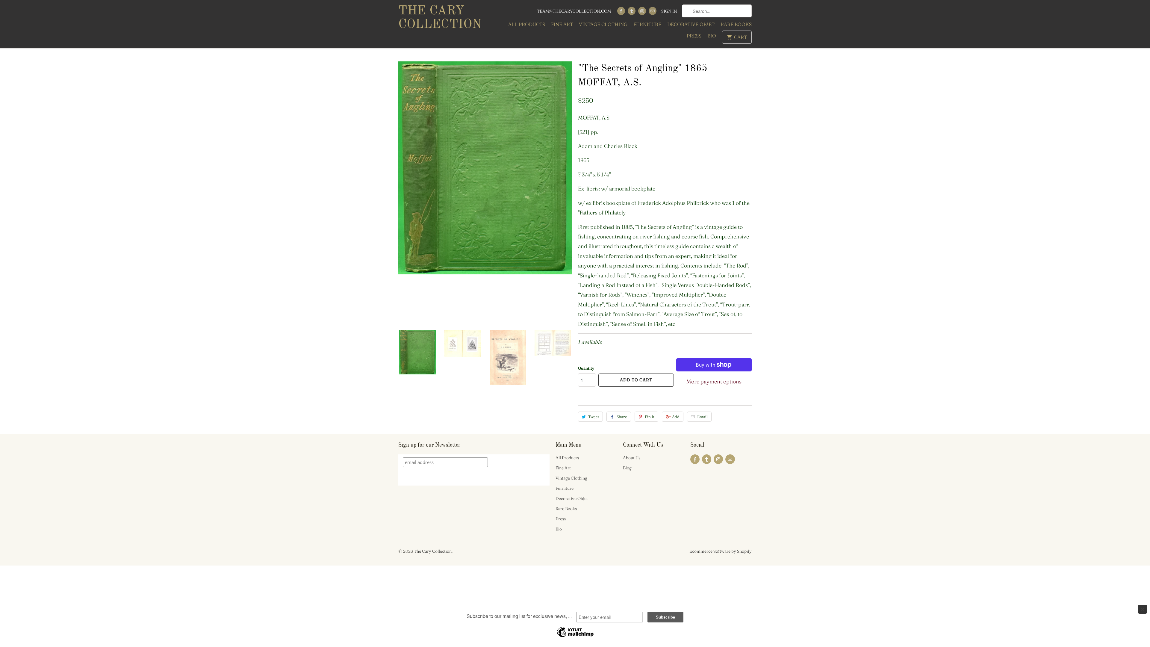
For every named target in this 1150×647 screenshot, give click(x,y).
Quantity (586, 368)
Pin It (649, 416)
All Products (526, 24)
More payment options (714, 381)
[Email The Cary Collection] (652, 11)
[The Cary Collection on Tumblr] (631, 11)
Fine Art (562, 24)
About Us (631, 457)
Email (702, 416)
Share (622, 416)
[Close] (1142, 609)
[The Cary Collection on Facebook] (621, 11)
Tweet (593, 416)
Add (676, 416)
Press (694, 36)
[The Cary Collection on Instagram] (642, 11)
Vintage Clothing (603, 24)
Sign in (669, 11)
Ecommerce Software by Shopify (720, 551)
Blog (627, 468)
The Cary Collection (440, 18)
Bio (711, 36)
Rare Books (736, 24)
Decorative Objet (691, 24)
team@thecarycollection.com (574, 11)
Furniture (647, 24)
